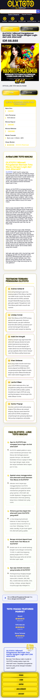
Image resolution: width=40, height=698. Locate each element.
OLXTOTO (9, 172)
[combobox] (18, 11)
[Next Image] (37, 62)
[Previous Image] (2, 62)
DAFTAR (30, 29)
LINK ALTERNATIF (21, 689)
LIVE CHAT (21, 693)
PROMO (21, 675)
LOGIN (10, 29)
